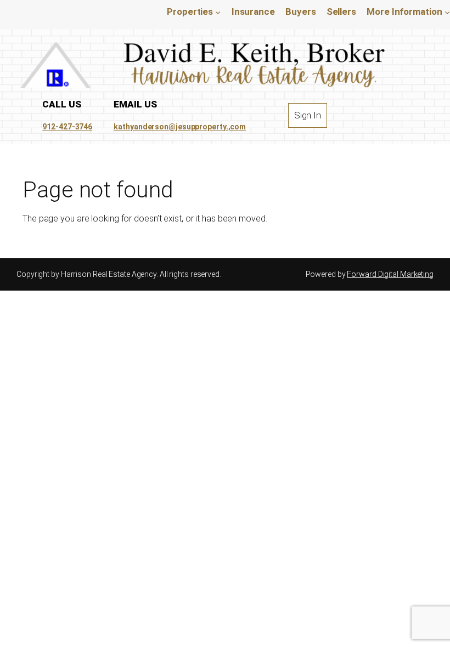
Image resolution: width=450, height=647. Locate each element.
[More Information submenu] (447, 12)
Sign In (307, 115)
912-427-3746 (67, 126)
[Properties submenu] (218, 12)
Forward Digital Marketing (390, 274)
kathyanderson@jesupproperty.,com (180, 126)
